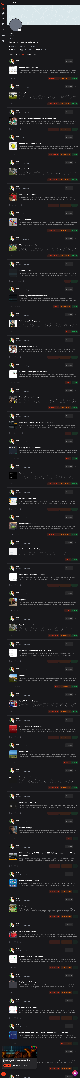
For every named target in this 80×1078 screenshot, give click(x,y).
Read (27, 1065)
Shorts (18, 54)
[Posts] (3, 30)
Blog (23, 54)
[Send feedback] (3, 8)
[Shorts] (3, 35)
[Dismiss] (34, 1048)
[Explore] (3, 18)
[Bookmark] (20, 78)
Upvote (8, 1065)
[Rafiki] (3, 24)
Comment (18, 1065)
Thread (11, 54)
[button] (3, 1074)
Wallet (29, 54)
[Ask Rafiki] (75, 1073)
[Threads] (3, 13)
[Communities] (3, 40)
